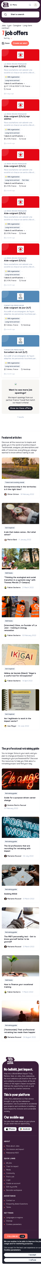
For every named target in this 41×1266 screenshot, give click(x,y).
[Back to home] (10, 1061)
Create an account (13, 1183)
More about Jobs (12, 1146)
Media (8, 1170)
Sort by (7, 38)
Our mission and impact (15, 1149)
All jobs (9, 1163)
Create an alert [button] (20, 43)
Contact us (10, 1200)
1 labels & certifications (13, 83)
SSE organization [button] (12, 77)
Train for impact (12, 1166)
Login (8, 1180)
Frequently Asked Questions (17, 1204)
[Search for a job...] (30, 5)
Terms (8, 1207)
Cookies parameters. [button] (12, 1250)
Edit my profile (11, 1187)
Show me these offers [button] (20, 408)
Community (10, 1173)
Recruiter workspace (14, 1190)
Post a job (10, 1177)
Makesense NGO (12, 1153)
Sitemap (9, 1221)
